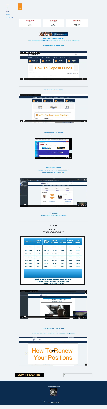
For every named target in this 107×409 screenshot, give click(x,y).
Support (8, 14)
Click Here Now (30, 25)
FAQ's (7, 8)
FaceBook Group (9, 17)
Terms (7, 11)
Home (7, 5)
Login (20, 8)
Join (20, 5)
